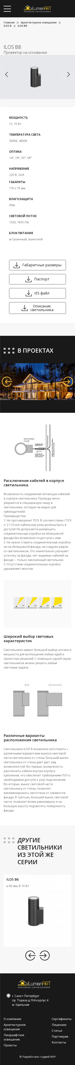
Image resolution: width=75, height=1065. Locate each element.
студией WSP (48, 1056)
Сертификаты (61, 1019)
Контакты (59, 1042)
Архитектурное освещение (39, 22)
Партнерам (60, 1036)
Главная (9, 22)
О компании (12, 1019)
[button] (68, 74)
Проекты (10, 1045)
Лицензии (59, 1025)
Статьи (57, 1031)
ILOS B (7, 25)
